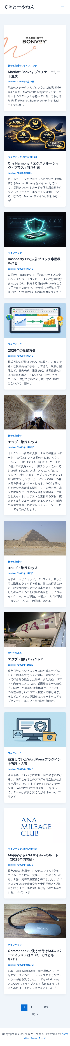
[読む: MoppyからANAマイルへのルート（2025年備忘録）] (35, 825)
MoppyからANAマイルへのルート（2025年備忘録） (33, 857)
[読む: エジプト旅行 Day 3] (35, 538)
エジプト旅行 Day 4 (22, 442)
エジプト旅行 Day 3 (22, 568)
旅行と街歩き (15, 65)
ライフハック (30, 65)
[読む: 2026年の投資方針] (35, 320)
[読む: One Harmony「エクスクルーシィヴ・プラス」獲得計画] (35, 133)
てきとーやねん (19, 6)
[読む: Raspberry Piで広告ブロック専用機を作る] (35, 229)
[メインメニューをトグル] (62, 7)
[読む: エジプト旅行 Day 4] (35, 412)
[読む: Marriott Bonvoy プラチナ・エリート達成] (35, 42)
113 (46, 1007)
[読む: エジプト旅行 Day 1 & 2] (35, 629)
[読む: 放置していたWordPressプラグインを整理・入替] (35, 729)
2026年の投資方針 (22, 350)
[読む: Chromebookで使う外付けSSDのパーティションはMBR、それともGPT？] (35, 920)
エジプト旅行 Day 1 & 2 (25, 659)
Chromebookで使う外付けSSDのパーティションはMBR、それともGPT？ (34, 955)
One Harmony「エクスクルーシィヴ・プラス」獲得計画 (33, 165)
